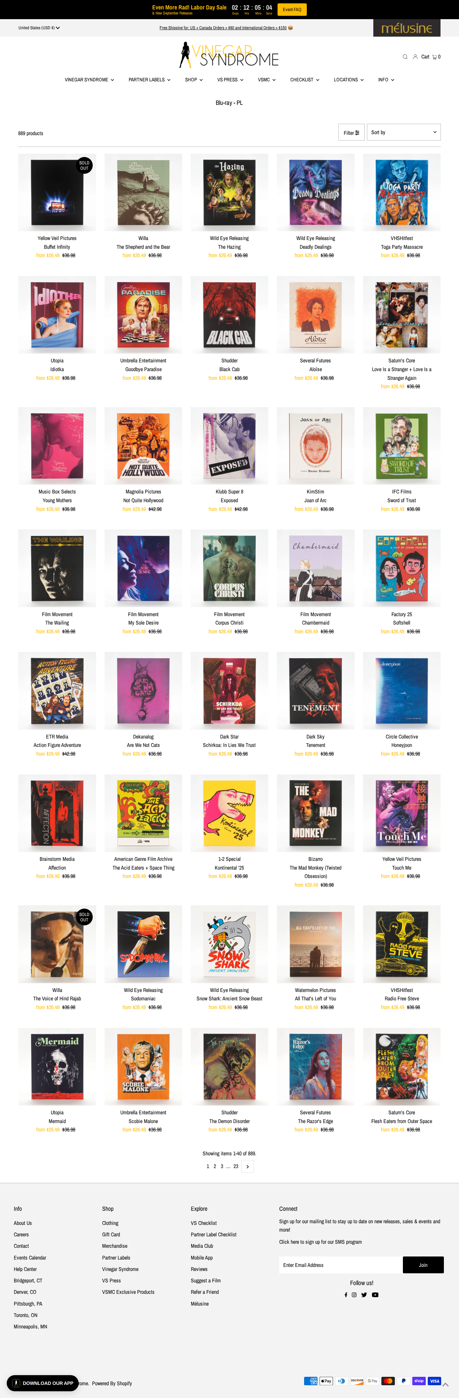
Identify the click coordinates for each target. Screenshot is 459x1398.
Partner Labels (147, 79)
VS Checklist (204, 1223)
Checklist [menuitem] (302, 79)
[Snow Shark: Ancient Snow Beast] (229, 944)
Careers (21, 1234)
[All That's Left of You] (315, 944)
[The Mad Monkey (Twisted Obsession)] (315, 813)
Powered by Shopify (112, 1383)
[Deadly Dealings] (315, 192)
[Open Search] (405, 56)
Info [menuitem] (383, 79)
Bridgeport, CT (28, 1280)
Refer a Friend (205, 1291)
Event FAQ (292, 9)
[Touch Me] (402, 813)
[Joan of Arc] (315, 446)
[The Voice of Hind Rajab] (57, 944)
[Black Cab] (229, 315)
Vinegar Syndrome (87, 79)
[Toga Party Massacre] (402, 192)
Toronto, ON (25, 1315)
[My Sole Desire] (143, 568)
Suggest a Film (206, 1280)
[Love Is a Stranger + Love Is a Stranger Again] (402, 315)
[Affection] (57, 813)
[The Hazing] (229, 192)
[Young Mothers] (57, 446)
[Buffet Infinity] (57, 192)
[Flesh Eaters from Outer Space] (402, 1067)
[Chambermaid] (315, 568)
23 (236, 1166)
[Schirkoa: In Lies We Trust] (229, 690)
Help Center (25, 1269)
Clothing (110, 1223)
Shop (191, 79)
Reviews (199, 1269)
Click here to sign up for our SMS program (320, 1241)
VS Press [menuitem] (228, 79)
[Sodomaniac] (143, 944)
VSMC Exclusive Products (128, 1291)
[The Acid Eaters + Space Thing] (143, 813)
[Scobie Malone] (143, 1067)
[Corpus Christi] (229, 568)
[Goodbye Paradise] (143, 315)
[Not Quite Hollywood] (143, 446)
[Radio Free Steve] (402, 944)
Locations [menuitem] (346, 79)
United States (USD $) (37, 28)
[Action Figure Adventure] (57, 690)
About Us (23, 1223)
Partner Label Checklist (214, 1234)
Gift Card (111, 1234)
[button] (43, 1383)
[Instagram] (354, 1295)
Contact (21, 1245)
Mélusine (200, 1303)
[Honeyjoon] (402, 690)
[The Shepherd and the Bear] (143, 192)
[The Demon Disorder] (229, 1067)
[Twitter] (364, 1295)
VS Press (111, 1280)
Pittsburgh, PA (28, 1303)
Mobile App (202, 1257)
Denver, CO (25, 1291)
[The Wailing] (57, 568)
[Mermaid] (57, 1067)
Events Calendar (30, 1257)
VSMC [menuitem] (264, 79)
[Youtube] (375, 1295)
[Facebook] (346, 1295)
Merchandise (114, 1245)
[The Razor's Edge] (315, 1067)
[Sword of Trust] (402, 446)
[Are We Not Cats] (143, 690)
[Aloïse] (315, 315)
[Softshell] (402, 568)
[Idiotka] (57, 315)
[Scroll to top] (445, 1384)
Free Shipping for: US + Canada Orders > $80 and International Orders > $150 (223, 28)
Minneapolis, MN (30, 1326)
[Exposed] (229, 446)
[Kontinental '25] (229, 813)
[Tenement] (315, 690)
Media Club (202, 1245)
